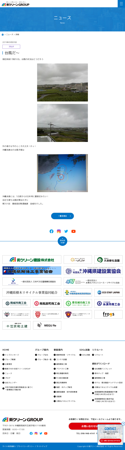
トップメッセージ (12, 355)
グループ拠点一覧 (45, 359)
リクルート (99, 355)
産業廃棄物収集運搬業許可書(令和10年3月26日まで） (106, 393)
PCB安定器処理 (62, 378)
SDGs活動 (86, 355)
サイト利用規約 (8, 446)
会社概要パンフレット (103, 369)
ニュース (9, 34)
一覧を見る (62, 216)
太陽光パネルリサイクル (66, 401)
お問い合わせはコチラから (96, 426)
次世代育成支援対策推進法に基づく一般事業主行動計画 (19, 388)
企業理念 (8, 364)
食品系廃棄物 (61, 382)
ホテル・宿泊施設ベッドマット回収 (109, 382)
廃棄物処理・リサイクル (66, 355)
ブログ (7, 378)
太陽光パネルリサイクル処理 (106, 387)
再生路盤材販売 (62, 373)
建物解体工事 (61, 364)
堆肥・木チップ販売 (64, 387)
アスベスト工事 (62, 369)
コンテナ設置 (61, 359)
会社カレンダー (11, 382)
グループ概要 (10, 359)
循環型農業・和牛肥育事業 (66, 392)
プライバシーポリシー (25, 446)
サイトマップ (42, 446)
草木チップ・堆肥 (102, 373)
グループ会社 (43, 355)
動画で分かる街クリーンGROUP (17, 369)
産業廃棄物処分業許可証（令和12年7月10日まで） (105, 400)
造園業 (59, 396)
